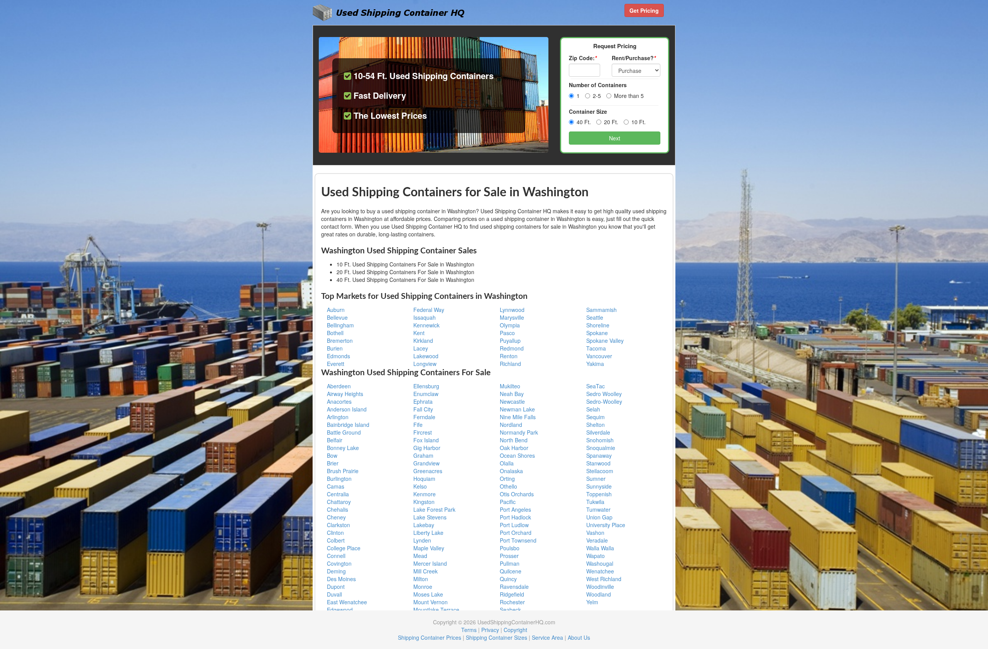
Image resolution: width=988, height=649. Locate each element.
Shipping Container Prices (429, 637)
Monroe (422, 586)
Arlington (338, 417)
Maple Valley (428, 548)
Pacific (508, 502)
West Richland (603, 579)
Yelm (592, 602)
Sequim (595, 417)
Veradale (597, 540)
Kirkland (423, 340)
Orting (507, 478)
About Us (579, 637)
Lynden (422, 540)
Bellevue (337, 317)
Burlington (339, 478)
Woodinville (600, 586)
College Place (343, 548)
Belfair (334, 440)
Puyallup (510, 340)
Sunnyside (599, 486)
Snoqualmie (600, 448)
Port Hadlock (515, 517)
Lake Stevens (430, 517)
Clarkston (338, 525)
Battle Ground (344, 432)
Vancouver (599, 356)
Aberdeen (339, 386)
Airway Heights (345, 394)
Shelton (595, 424)
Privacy (490, 630)
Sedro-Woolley (604, 401)
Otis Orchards (517, 494)
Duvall (334, 594)
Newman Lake (517, 409)
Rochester (512, 602)
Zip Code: (583, 58)
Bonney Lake (343, 448)
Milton (420, 579)
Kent (419, 333)
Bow (332, 455)
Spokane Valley (605, 340)
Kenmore (424, 494)
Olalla (507, 463)
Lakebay (423, 525)
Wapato (595, 556)
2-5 (597, 95)
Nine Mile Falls (518, 417)
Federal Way (428, 310)
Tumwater (598, 509)
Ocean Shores (517, 455)
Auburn (336, 310)
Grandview (426, 463)
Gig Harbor (426, 448)
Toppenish (599, 494)
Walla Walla (600, 548)
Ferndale (424, 417)
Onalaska (511, 471)
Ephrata (423, 401)
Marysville (512, 317)
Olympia (510, 325)
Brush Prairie (343, 471)
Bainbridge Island (348, 424)
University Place (605, 525)
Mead (420, 556)
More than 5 (629, 95)
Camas (335, 486)
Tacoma (596, 348)
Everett (335, 363)
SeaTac (595, 386)
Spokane (597, 333)
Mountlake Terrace (436, 610)
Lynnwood (512, 310)
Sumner (596, 478)
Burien (335, 348)
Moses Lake (428, 594)
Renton (509, 356)
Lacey (420, 348)
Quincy (508, 579)
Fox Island (426, 440)
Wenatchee (600, 571)
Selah (593, 409)
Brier (332, 463)
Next (614, 138)
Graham (423, 455)
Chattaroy (339, 502)
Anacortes (339, 401)
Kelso (420, 486)
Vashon (595, 532)
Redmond (512, 348)
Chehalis (337, 509)
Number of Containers (598, 85)
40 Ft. (584, 122)
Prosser (509, 556)
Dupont (336, 586)
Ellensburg (426, 386)
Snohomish (600, 440)
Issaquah (424, 317)
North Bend (514, 440)
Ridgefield (512, 594)
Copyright (515, 630)
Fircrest (422, 432)
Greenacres (427, 471)
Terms (469, 630)
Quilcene (510, 571)
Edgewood (340, 610)
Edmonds (338, 356)
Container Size (588, 111)
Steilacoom (599, 471)
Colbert (336, 540)
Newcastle (512, 401)
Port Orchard (515, 532)
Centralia (338, 494)
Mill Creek (425, 571)
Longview (424, 363)
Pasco (507, 333)
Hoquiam (424, 478)
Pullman (509, 563)
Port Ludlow (514, 525)
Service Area (547, 637)
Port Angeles (515, 509)
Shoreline (597, 325)
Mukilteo (510, 386)
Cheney (336, 517)
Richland (510, 363)
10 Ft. (638, 122)
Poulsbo (509, 548)
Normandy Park (519, 432)
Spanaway (599, 455)
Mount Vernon (430, 602)
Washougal (599, 563)
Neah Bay (512, 394)
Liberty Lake (428, 532)
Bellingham (340, 325)
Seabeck (510, 610)
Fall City (423, 409)
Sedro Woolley (604, 394)
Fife (418, 424)
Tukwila (595, 502)
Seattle (594, 317)
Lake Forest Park (434, 509)
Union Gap (599, 517)
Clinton (335, 532)
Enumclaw (425, 394)
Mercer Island (430, 563)
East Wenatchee (347, 602)
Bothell (335, 333)
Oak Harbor (514, 448)
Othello (508, 486)
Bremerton (340, 340)
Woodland (598, 594)
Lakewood (425, 356)
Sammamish (601, 310)
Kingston (424, 502)
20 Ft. (611, 122)
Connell (336, 556)
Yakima (595, 363)
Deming (336, 571)
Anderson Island (347, 409)
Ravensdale (514, 586)
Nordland (511, 424)
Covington (339, 563)
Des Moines (341, 579)
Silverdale (598, 432)
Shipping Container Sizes (496, 637)
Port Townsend (518, 540)
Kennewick (426, 325)
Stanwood (598, 463)
